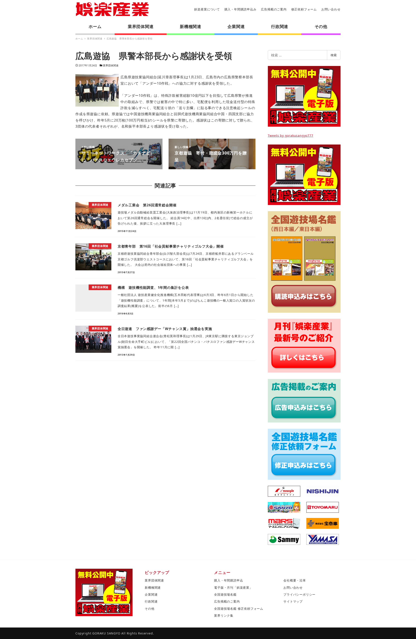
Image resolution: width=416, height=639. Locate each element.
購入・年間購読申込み (240, 9)
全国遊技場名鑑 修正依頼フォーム (238, 608)
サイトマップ (293, 601)
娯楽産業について (207, 9)
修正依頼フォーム (304, 9)
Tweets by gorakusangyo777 (290, 135)
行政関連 (151, 601)
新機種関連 (153, 587)
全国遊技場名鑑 (225, 594)
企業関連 (151, 594)
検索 (334, 55)
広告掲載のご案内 (273, 9)
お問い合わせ (331, 9)
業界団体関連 (111, 65)
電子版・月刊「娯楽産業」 (233, 587)
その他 (149, 608)
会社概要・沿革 (294, 580)
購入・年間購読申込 (228, 580)
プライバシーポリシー (299, 594)
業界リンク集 (223, 615)
